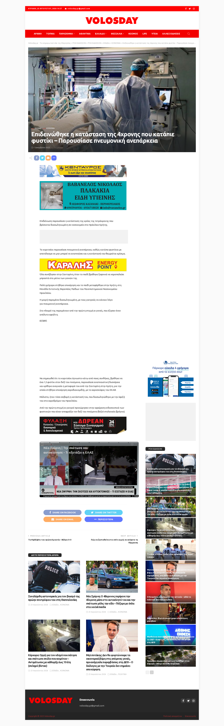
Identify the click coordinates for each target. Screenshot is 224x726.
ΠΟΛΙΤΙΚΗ (122, 674)
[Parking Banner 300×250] (171, 377)
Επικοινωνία (190, 716)
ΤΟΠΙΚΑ (50, 33)
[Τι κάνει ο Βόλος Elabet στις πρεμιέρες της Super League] (171, 549)
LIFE (144, 33)
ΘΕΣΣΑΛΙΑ (116, 33)
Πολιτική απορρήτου (172, 716)
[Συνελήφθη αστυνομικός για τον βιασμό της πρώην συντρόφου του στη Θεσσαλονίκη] (54, 577)
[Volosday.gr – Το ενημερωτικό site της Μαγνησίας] (50, 700)
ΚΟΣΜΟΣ (133, 33)
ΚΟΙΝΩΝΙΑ (50, 128)
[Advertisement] (84, 237)
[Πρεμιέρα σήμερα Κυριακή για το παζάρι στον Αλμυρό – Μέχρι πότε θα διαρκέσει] (171, 656)
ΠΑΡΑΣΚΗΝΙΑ (66, 33)
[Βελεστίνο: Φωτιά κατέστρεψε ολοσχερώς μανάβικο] (171, 613)
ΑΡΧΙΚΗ (38, 33)
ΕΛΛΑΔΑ (100, 33)
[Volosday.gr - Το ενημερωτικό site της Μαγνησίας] (112, 20)
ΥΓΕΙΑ (154, 33)
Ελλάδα (38, 128)
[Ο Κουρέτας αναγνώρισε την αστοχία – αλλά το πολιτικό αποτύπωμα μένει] (171, 592)
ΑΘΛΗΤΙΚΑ (85, 33)
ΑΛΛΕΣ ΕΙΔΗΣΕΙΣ (171, 33)
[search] (189, 34)
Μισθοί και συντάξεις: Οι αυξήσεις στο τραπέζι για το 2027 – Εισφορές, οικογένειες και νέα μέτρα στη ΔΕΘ (170, 640)
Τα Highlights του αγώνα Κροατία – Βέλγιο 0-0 (49, 540)
